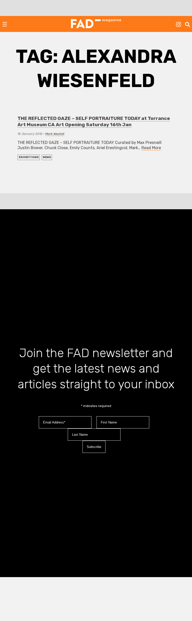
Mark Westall (54, 134)
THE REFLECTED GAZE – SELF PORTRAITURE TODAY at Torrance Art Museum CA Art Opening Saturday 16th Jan (94, 121)
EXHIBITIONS (29, 157)
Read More (151, 147)
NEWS (47, 157)
